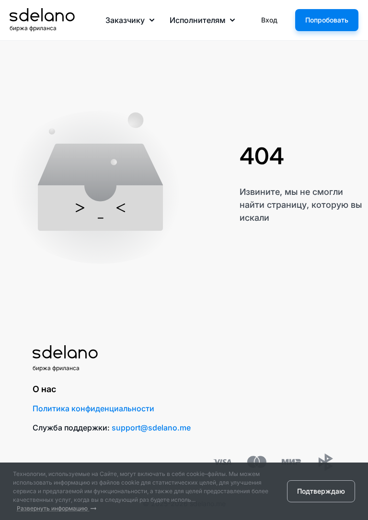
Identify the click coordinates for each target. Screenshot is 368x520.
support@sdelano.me (151, 427)
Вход (269, 20)
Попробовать (326, 20)
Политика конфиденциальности (93, 408)
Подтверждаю (321, 491)
